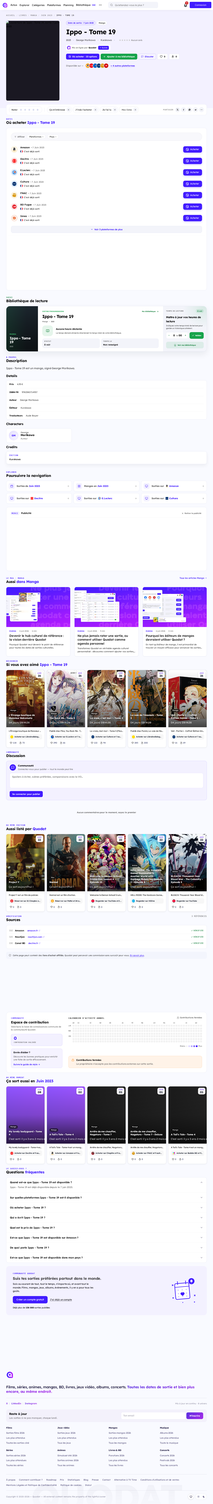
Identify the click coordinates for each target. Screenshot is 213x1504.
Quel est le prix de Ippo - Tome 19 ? (32, 1227)
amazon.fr (32, 930)
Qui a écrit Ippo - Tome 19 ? (27, 1217)
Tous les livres (116, 1465)
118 (14, 742)
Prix (62, 1479)
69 (184, 742)
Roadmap (51, 1479)
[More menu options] (100, 5)
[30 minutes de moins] (169, 335)
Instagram (31, 1403)
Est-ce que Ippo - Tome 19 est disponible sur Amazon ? (44, 1237)
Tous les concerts (169, 1465)
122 (95, 742)
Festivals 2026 (167, 1460)
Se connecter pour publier (26, 794)
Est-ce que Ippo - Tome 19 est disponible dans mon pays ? (46, 1257)
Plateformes (36, 136)
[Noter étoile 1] (21, 110)
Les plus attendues (16, 1460)
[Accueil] (5, 5)
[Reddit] (195, 109)
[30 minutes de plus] (185, 335)
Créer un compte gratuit (30, 1299)
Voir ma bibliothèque (187, 345)
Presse (95, 1479)
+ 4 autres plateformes (123, 65)
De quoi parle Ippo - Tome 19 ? (29, 1247)
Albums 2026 (166, 1432)
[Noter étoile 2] (25, 110)
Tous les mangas (117, 1442)
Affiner (21, 136)
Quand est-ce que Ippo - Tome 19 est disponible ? (41, 1182)
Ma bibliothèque (149, 311)
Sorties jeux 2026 (66, 1432)
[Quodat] (9, 1375)
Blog (86, 1479)
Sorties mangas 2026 (120, 1432)
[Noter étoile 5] (38, 110)
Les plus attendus (15, 1437)
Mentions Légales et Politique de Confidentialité (31, 1485)
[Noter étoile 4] (33, 110)
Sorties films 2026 (15, 1432)
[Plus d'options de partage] (201, 109)
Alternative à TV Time (125, 1479)
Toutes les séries (14, 1465)
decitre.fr (33, 943)
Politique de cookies (71, 1485)
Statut (88, 1485)
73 (23, 742)
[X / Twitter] (177, 109)
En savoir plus (137, 955)
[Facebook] (183, 109)
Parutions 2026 (116, 1455)
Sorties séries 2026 (16, 1455)
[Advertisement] (106, 262)
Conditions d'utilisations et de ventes (159, 1479)
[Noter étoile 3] (29, 110)
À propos (10, 1479)
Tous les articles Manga (192, 578)
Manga (102, 23)
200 (146, 742)
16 (176, 742)
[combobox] (133, 5)
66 (64, 742)
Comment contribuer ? (31, 1479)
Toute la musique (169, 1442)
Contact (106, 1479)
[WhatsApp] (189, 109)
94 (104, 742)
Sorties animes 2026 (68, 1460)
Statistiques (74, 1479)
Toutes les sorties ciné (17, 1442)
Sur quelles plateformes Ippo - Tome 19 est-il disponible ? (46, 1197)
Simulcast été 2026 (67, 1455)
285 (136, 742)
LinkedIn (16, 1403)
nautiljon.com (35, 937)
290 (55, 742)
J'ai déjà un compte (61, 1299)
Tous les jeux (64, 1442)
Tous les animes (65, 1465)
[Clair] (198, 1496)
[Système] (191, 1497)
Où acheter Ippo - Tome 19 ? (28, 1207)
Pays (53, 136)
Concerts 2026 (167, 1455)
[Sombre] (203, 1496)
